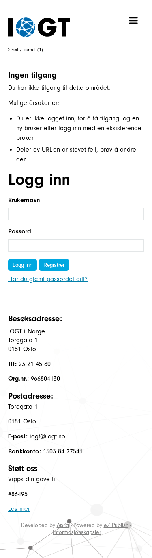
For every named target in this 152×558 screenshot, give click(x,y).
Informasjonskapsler (77, 532)
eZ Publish (116, 525)
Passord (19, 231)
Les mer (19, 508)
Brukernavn (24, 200)
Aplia (63, 525)
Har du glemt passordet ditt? (48, 279)
